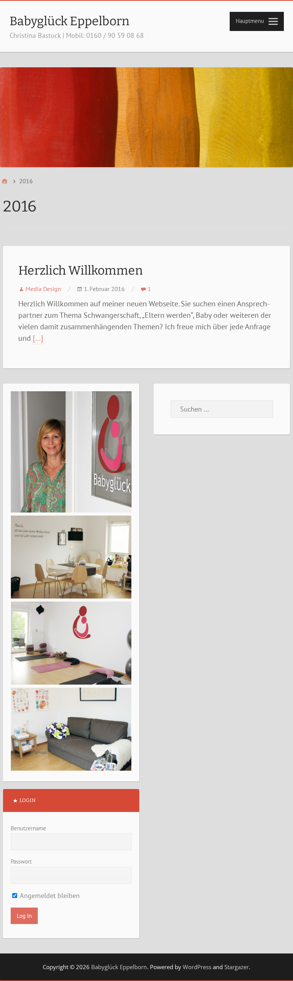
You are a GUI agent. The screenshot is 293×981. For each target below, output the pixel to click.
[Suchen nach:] (222, 409)
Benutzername (28, 828)
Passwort (21, 861)
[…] (38, 338)
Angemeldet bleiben (49, 895)
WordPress (197, 967)
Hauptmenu (250, 20)
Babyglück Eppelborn (69, 21)
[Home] (4, 181)
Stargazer (236, 967)
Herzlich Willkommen (80, 270)
